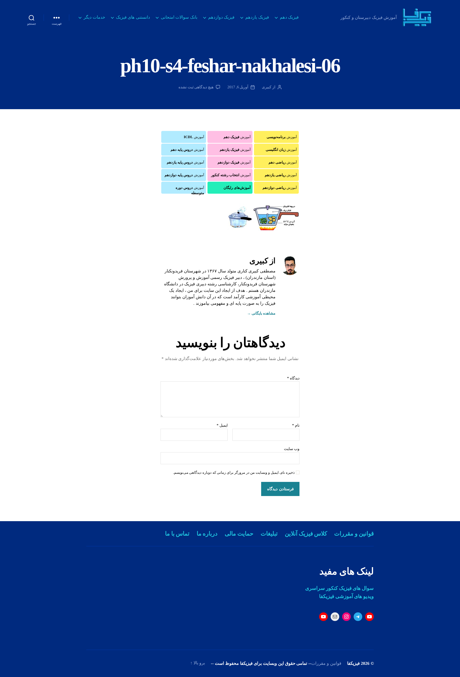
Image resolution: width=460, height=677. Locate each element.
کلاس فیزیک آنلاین (306, 533)
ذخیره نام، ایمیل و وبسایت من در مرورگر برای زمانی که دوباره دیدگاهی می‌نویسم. (234, 472)
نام (295, 425)
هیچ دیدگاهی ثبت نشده (195, 87)
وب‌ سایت (291, 449)
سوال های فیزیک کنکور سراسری (339, 588)
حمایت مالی (239, 533)
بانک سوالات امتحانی (179, 17)
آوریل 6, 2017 (237, 87)
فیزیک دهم (289, 17)
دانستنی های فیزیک (133, 17)
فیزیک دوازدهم (221, 17)
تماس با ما (177, 533)
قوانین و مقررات (354, 533)
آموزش (282, 137)
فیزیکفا (353, 663)
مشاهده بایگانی (261, 313)
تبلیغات (269, 533)
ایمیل (222, 425)
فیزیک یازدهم (257, 17)
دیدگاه (293, 378)
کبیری (266, 87)
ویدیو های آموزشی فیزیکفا (346, 596)
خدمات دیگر (94, 17)
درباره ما (207, 533)
